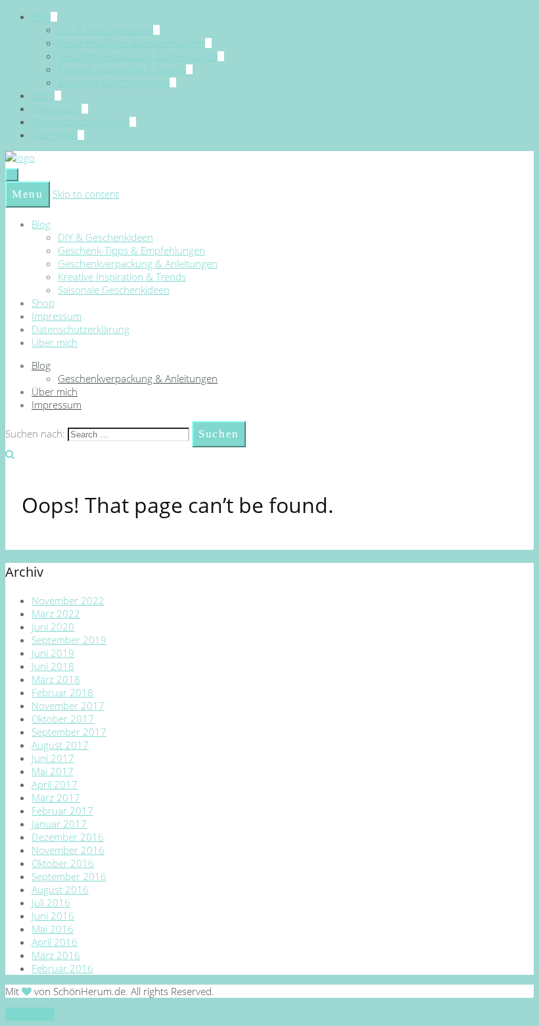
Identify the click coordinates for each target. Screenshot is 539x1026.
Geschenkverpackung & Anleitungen (138, 55)
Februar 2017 (62, 810)
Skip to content (86, 193)
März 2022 (56, 613)
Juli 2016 (51, 902)
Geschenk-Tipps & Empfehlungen (131, 42)
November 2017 (68, 705)
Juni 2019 (53, 652)
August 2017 (60, 744)
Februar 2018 (62, 692)
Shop (43, 95)
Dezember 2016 (68, 836)
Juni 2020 (53, 626)
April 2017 (55, 784)
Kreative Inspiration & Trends (122, 69)
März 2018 (56, 679)
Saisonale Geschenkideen (114, 82)
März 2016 (56, 955)
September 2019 (69, 639)
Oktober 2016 (63, 863)
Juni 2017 (53, 758)
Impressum (57, 108)
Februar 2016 (62, 968)
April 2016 (55, 941)
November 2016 (68, 850)
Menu (27, 194)
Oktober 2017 (63, 718)
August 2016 (60, 889)
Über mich (55, 134)
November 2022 (68, 600)
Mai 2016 (53, 928)
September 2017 (69, 731)
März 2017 (56, 797)
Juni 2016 (53, 915)
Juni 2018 (53, 666)
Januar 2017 (59, 823)
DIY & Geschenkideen (105, 29)
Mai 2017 (53, 771)
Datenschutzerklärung (80, 121)
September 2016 (69, 876)
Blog (41, 16)
